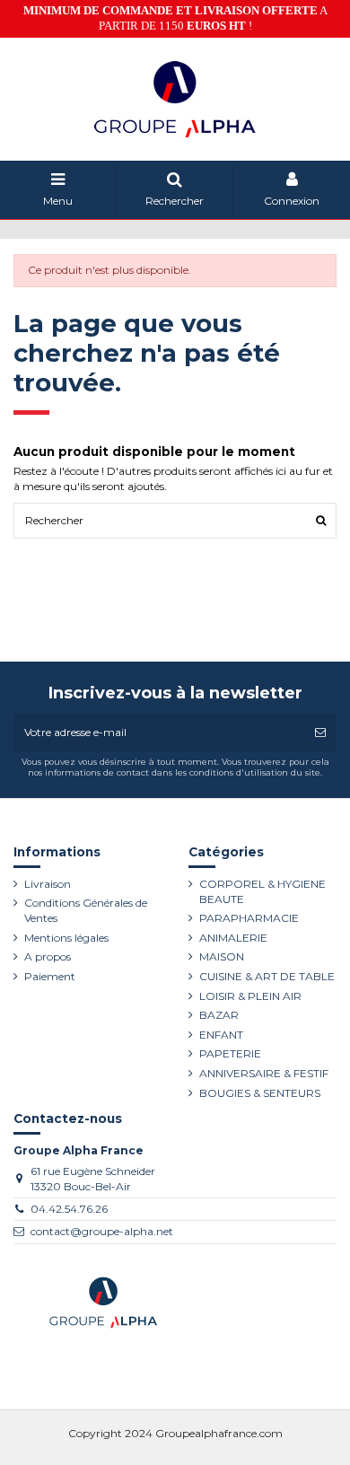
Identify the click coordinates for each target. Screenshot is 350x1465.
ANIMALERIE (233, 937)
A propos (47, 956)
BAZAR (219, 1015)
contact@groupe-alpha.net (102, 1231)
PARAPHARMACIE (249, 918)
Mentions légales (66, 937)
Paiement (49, 976)
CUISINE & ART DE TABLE (267, 976)
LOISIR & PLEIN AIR (250, 996)
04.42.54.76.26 (69, 1208)
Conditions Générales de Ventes (85, 910)
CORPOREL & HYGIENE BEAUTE (262, 891)
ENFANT (221, 1034)
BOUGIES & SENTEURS (259, 1093)
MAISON (221, 956)
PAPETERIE (230, 1053)
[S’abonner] (320, 732)
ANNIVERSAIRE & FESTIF (263, 1073)
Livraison (47, 883)
